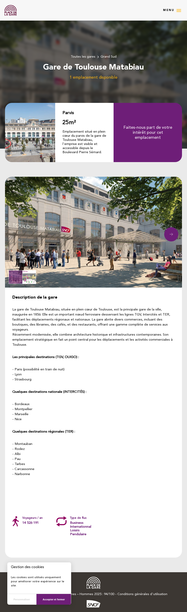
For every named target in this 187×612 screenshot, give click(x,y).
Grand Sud (109, 57)
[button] (171, 234)
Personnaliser (21, 599)
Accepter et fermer (54, 599)
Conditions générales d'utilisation (142, 594)
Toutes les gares (83, 57)
